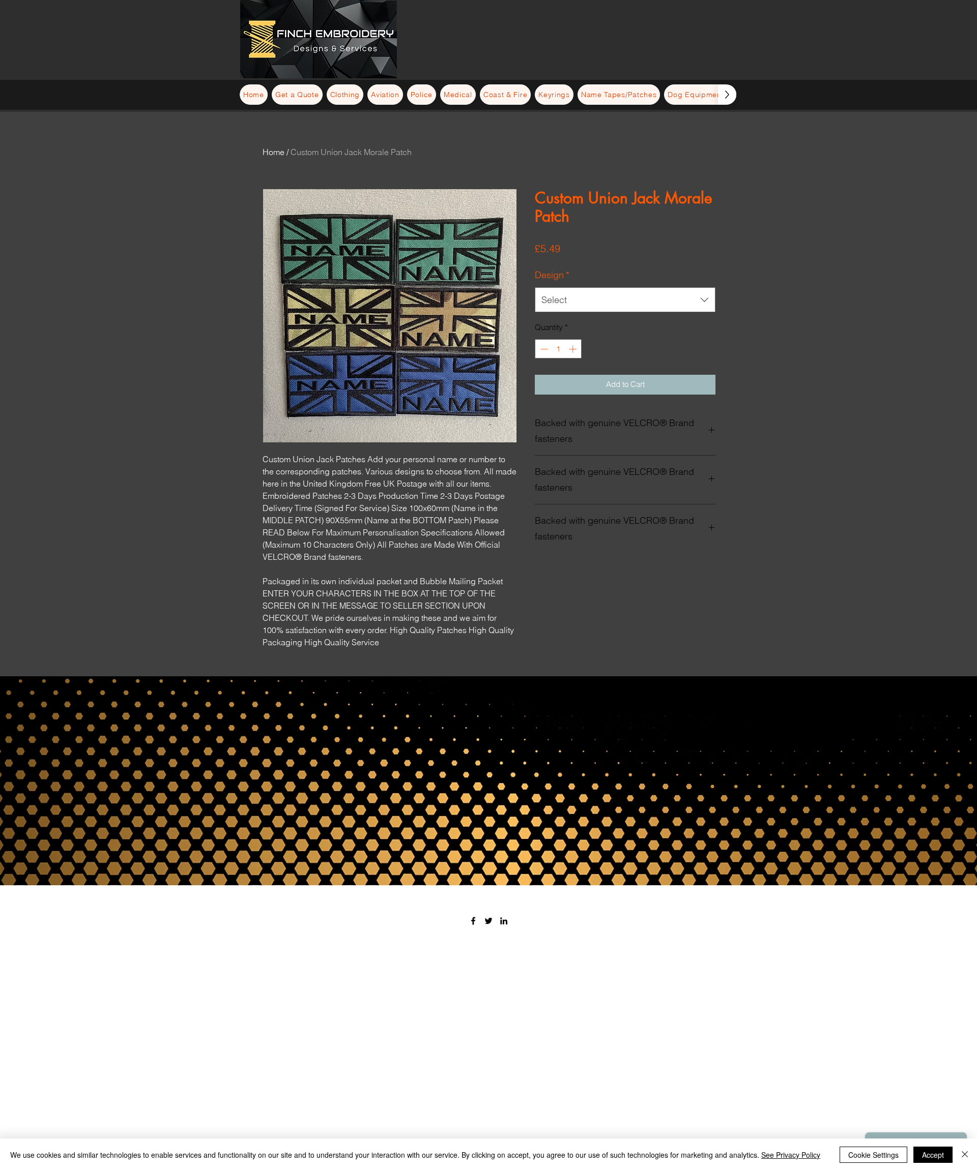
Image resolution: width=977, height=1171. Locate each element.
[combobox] (625, 300)
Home (273, 152)
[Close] (965, 1155)
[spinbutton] (558, 349)
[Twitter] (488, 921)
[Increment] (574, 349)
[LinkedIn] (504, 921)
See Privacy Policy (790, 1155)
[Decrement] (543, 349)
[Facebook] (473, 921)
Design (552, 275)
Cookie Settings (873, 1155)
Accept (933, 1155)
